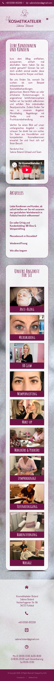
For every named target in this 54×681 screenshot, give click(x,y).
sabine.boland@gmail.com (40, 2)
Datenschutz (33, 677)
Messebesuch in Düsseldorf (23, 236)
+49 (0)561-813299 (13, 2)
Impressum (21, 677)
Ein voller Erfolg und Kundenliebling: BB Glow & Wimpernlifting (23, 225)
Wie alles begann (18, 250)
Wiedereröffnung (18, 243)
